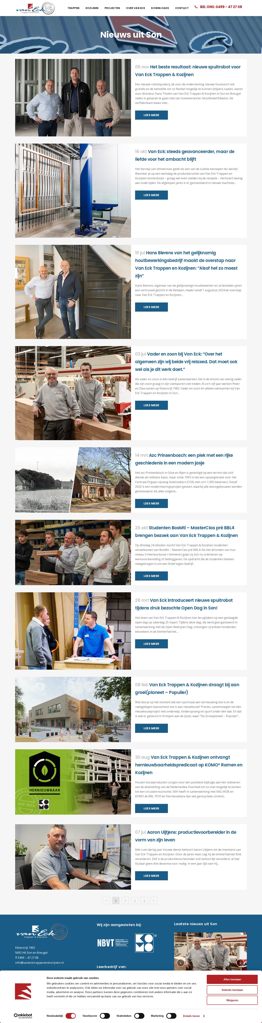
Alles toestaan (232, 979)
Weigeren (232, 1000)
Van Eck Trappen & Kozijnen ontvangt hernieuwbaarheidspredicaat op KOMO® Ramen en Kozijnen (188, 765)
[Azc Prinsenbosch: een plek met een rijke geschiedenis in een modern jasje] (73, 480)
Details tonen (191, 1015)
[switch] (105, 1016)
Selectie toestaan (232, 989)
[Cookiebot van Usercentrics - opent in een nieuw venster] (23, 1016)
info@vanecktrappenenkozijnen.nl (39, 963)
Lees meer (151, 115)
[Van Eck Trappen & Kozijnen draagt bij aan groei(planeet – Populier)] (73, 709)
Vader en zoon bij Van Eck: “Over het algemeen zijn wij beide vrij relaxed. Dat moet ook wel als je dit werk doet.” (186, 361)
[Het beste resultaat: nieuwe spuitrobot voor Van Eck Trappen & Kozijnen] (73, 97)
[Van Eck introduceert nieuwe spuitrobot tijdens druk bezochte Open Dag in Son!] (73, 631)
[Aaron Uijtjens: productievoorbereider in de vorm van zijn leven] (73, 857)
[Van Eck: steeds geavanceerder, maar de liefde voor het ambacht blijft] (73, 191)
